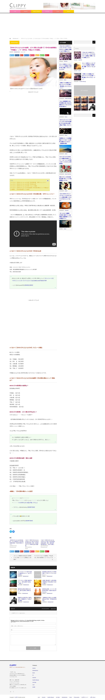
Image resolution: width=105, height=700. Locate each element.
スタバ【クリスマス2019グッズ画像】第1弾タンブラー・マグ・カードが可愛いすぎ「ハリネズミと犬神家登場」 (65, 160)
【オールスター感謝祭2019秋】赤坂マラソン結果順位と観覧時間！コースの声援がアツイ (65, 216)
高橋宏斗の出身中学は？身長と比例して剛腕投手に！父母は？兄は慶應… (25, 599)
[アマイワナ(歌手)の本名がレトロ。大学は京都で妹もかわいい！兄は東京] (84, 99)
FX (33, 675)
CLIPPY (13, 665)
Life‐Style (47, 11)
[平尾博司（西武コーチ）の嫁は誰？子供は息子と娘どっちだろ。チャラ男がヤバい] (91, 107)
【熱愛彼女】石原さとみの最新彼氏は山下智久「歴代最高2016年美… (49, 599)
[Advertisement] (52, 26)
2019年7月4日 (31, 507)
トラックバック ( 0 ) (45, 608)
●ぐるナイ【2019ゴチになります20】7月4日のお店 (24, 184)
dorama (68, 11)
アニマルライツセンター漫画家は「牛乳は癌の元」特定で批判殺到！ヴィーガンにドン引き (43, 557)
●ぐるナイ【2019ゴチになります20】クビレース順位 (24, 185)
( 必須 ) (13, 622)
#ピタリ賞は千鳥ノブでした (30, 502)
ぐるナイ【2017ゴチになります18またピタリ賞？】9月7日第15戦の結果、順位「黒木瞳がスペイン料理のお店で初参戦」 (31, 543)
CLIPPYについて (85, 697)
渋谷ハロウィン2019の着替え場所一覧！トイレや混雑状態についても (65, 178)
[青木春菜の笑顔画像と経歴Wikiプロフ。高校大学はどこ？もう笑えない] (84, 107)
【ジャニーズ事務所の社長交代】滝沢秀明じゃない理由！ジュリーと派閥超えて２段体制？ (22, 557)
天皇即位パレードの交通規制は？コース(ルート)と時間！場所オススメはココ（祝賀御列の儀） (65, 141)
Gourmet (26, 11)
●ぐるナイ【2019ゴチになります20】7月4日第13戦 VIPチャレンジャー (29, 182)
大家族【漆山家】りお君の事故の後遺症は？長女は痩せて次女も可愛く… (49, 582)
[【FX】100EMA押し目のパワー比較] (84, 90)
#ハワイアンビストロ (26, 280)
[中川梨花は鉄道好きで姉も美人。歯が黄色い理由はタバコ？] (91, 99)
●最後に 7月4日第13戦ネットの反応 (20, 189)
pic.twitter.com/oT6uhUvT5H (39, 280)
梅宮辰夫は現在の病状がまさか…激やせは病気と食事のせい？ (24, 590)
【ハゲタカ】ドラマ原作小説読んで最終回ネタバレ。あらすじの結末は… (25, 573)
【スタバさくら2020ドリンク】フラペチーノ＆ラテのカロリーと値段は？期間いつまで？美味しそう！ (65, 48)
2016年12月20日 (28, 285)
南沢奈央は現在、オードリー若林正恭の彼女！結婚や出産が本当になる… (49, 590)
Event (58, 11)
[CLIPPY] (18, 6)
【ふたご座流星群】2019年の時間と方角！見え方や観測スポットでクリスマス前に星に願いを (65, 104)
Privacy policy (76, 697)
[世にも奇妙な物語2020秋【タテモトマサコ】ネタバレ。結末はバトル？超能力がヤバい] (77, 99)
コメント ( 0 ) (53, 608)
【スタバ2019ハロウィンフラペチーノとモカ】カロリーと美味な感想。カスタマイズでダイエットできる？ (65, 197)
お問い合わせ (92, 697)
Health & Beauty (36, 11)
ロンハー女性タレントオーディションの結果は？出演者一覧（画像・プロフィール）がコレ (65, 67)
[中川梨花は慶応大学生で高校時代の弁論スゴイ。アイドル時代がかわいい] (77, 107)
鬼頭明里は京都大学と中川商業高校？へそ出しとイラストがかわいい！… (49, 573)
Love (15, 11)
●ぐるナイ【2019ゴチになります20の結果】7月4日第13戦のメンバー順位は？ (30, 187)
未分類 (33, 687)
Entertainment (17, 51)
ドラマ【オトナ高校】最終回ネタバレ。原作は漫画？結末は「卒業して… (25, 582)
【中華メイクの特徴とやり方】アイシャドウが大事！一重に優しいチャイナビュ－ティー (65, 85)
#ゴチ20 (21, 502)
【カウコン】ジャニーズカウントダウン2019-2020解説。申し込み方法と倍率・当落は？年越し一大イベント (65, 123)
